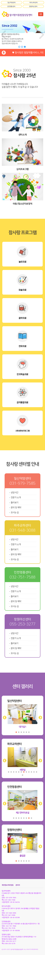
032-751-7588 (22, 577)
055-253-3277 (22, 624)
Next (39, 717)
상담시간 (14, 492)
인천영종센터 (11, 6)
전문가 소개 (16, 497)
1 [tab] (16, 732)
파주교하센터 (33, 2)
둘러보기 (14, 502)
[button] (3, 35)
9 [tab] (29, 772)
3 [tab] (21, 732)
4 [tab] (24, 732)
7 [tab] (24, 772)
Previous (4, 717)
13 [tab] (22, 775)
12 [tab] (36, 772)
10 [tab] (31, 772)
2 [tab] (19, 732)
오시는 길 (15, 512)
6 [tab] (29, 732)
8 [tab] (26, 772)
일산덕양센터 (12, 2)
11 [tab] (34, 772)
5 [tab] (26, 732)
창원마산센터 (33, 6)
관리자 (18, 885)
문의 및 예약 (16, 507)
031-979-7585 (22, 483)
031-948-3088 (22, 530)
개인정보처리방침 (7, 885)
